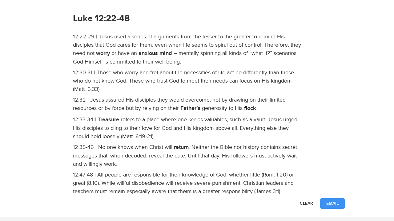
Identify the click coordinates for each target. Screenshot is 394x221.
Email (332, 203)
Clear (306, 203)
